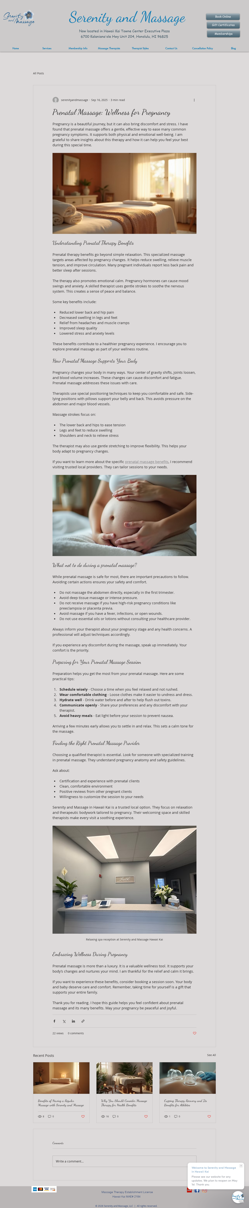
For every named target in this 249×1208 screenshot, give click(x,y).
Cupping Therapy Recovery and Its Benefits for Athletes (185, 1102)
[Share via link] (83, 1021)
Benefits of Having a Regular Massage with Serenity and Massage (61, 1102)
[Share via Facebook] (54, 1021)
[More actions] (194, 100)
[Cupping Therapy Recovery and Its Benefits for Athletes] (188, 1078)
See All (211, 1055)
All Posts (38, 73)
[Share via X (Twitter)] (64, 1021)
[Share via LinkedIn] (73, 1021)
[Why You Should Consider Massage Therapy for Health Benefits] (124, 1078)
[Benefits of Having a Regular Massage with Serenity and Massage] (61, 1078)
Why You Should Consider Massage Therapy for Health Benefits (124, 1102)
